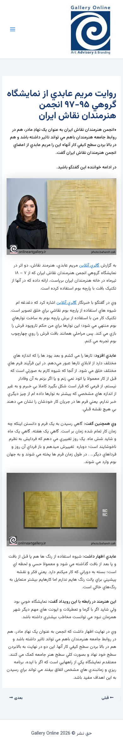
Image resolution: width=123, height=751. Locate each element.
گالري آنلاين (89, 265)
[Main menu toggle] (12, 29)
